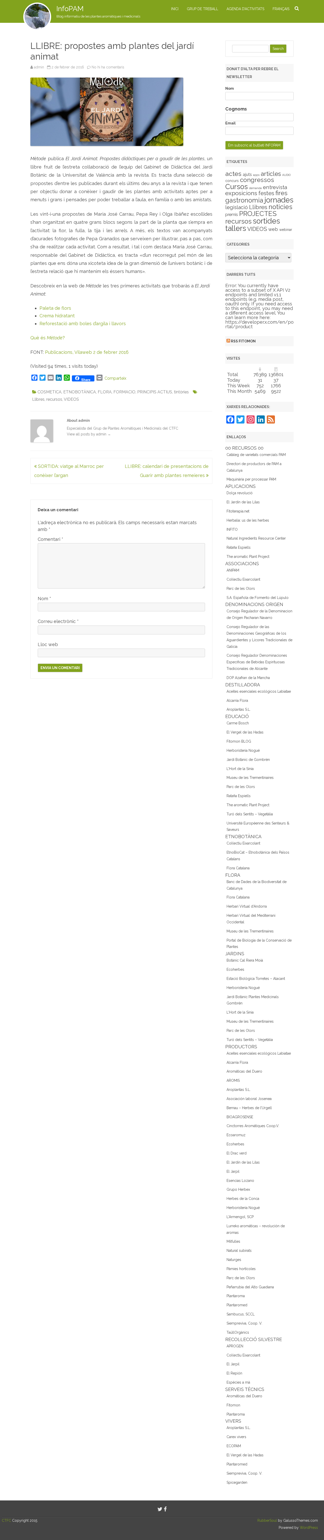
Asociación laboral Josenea (249, 1099)
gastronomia (244, 200)
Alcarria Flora (237, 701)
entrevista (275, 187)
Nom (44, 598)
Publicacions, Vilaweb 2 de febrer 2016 (87, 352)
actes (233, 173)
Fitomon (233, 1405)
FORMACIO (124, 392)
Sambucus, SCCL (241, 1314)
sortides (266, 220)
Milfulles (233, 1241)
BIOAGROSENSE (240, 1117)
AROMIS (233, 1080)
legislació (236, 207)
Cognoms (236, 109)
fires (281, 193)
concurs (232, 181)
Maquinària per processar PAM (251, 479)
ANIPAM (233, 570)
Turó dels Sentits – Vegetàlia (250, 814)
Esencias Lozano (240, 1181)
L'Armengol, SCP (240, 1217)
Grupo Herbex (238, 1189)
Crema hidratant (57, 315)
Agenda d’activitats (245, 9)
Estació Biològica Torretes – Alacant (256, 979)
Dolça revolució (240, 493)
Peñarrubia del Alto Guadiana (250, 1287)
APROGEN (235, 1346)
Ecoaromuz (236, 1135)
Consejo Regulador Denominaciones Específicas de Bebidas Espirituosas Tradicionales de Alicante (257, 662)
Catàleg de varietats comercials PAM (256, 455)
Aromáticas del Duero (244, 1071)
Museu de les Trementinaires (250, 778)
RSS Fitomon (243, 341)
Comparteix (115, 378)
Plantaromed (237, 1305)
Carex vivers (236, 1437)
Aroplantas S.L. (239, 709)
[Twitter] (160, 1509)
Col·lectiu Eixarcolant (243, 579)
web (273, 229)
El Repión (234, 1373)
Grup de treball (202, 9)
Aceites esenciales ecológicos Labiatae (259, 691)
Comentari (50, 539)
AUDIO (286, 174)
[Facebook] (165, 1509)
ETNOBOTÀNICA (79, 392)
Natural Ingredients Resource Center (256, 538)
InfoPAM (70, 9)
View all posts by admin (89, 434)
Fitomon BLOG (239, 741)
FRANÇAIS (281, 9)
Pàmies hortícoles (241, 1269)
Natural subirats (239, 1251)
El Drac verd (237, 1153)
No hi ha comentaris (108, 67)
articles (271, 173)
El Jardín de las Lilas (243, 502)
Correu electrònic (58, 621)
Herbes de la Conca (243, 1199)
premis (231, 214)
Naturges (234, 1260)
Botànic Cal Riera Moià (245, 960)
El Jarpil (233, 1171)
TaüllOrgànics (238, 1332)
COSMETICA (49, 392)
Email (230, 123)
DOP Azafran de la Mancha (248, 678)
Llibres (38, 399)
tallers (235, 228)
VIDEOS (71, 399)
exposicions (241, 193)
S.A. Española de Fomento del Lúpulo (258, 598)
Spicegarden (237, 1482)
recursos (54, 399)
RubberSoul (267, 1520)
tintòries (181, 392)
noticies (280, 207)
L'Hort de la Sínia (240, 769)
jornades (279, 200)
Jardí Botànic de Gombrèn (248, 760)
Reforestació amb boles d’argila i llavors (82, 323)
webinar (285, 230)
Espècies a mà (238, 1382)
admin (39, 67)
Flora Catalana (238, 868)
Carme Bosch (238, 723)
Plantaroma (236, 1296)
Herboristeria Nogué (243, 750)
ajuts (247, 174)
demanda (255, 188)
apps (256, 174)
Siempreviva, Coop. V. (244, 1323)
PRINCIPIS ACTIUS (154, 392)
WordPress (308, 1528)
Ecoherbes (235, 969)
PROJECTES (258, 213)
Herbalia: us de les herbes (248, 520)
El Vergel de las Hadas (245, 732)
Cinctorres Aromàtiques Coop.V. (253, 1126)
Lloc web (48, 644)
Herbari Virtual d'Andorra (247, 906)
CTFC (7, 1520)
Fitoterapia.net (238, 511)
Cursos (236, 186)
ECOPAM (234, 1446)
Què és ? (47, 337)
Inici (174, 9)
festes (266, 193)
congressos (257, 180)
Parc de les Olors (241, 588)
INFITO (232, 529)
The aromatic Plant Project (248, 557)
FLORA (105, 392)
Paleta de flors (55, 308)
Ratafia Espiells (239, 547)
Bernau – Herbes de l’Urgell (249, 1108)
